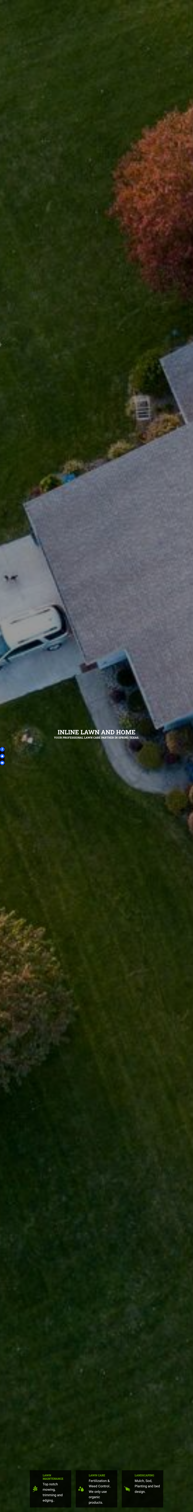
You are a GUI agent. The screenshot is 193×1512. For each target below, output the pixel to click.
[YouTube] (2, 763)
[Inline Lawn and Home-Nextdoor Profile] (2, 756)
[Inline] (2, 749)
